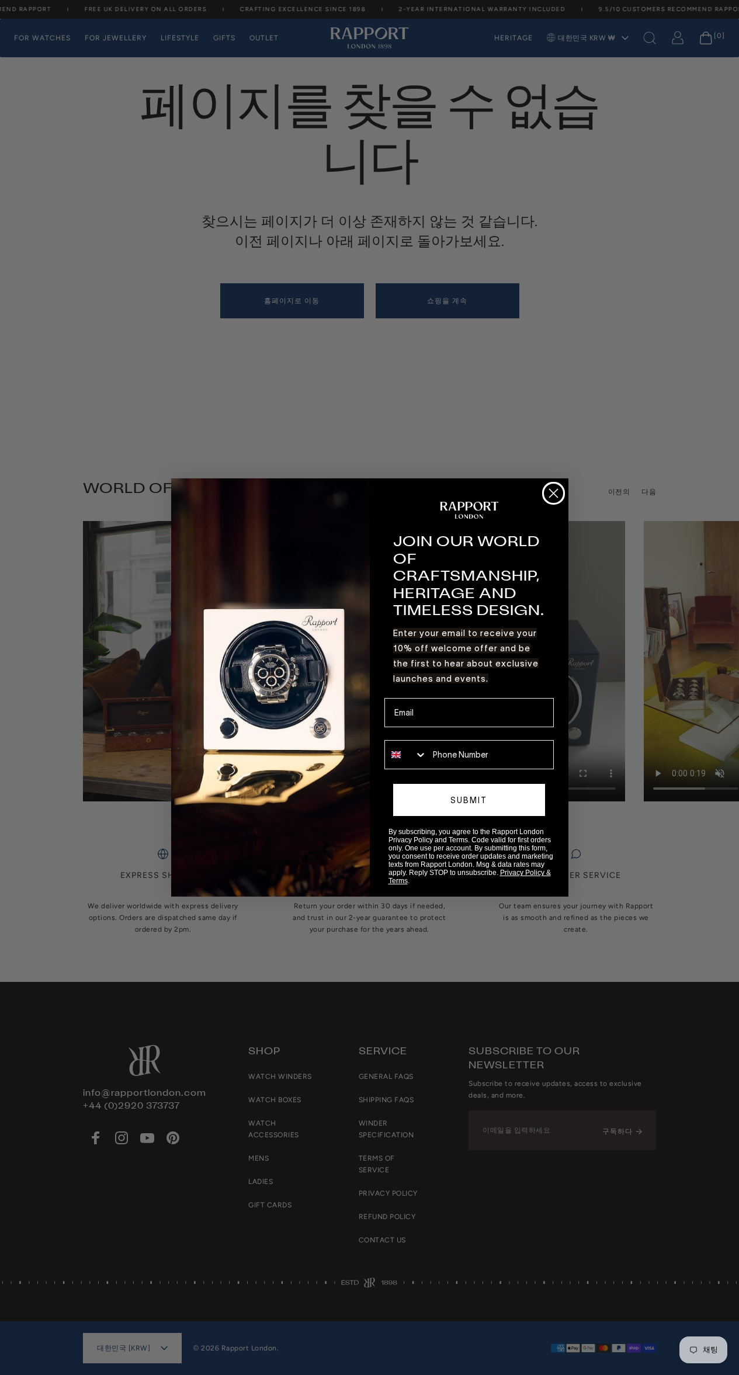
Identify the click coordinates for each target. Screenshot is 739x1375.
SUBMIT (468, 800)
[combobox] (406, 755)
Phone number (411, 732)
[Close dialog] (553, 493)
